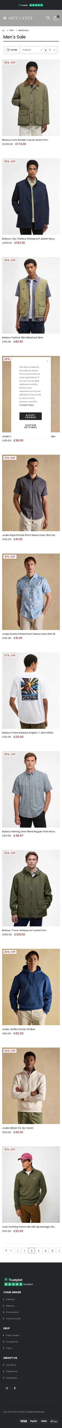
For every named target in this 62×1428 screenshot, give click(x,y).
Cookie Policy (26, 405)
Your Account (13, 1318)
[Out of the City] (21, 18)
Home (3, 30)
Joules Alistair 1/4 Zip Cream (17, 1128)
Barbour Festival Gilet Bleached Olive (22, 337)
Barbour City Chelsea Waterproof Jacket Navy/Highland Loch (29, 238)
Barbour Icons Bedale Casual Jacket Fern (25, 140)
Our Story (11, 1365)
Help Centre (12, 1335)
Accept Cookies (30, 416)
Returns (10, 1305)
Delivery (10, 1299)
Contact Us (12, 1341)
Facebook (11, 1371)
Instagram (11, 1377)
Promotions (12, 1312)
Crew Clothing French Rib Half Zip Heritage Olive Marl (29, 1226)
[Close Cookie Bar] (47, 361)
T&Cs (9, 1348)
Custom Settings (30, 426)
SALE (11, 30)
